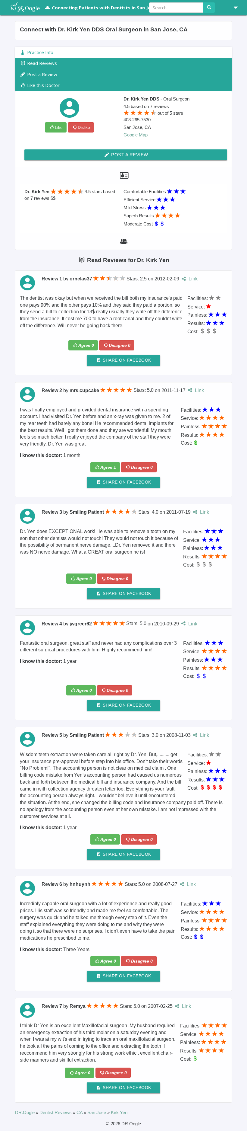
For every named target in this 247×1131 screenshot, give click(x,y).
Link (192, 278)
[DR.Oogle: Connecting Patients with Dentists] (22, 7)
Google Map (136, 134)
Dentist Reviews (56, 1112)
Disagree (119, 345)
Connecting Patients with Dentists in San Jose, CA (108, 8)
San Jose (97, 1112)
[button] (233, 7)
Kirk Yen (119, 1112)
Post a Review (129, 154)
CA (80, 1112)
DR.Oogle (25, 1112)
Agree (86, 345)
